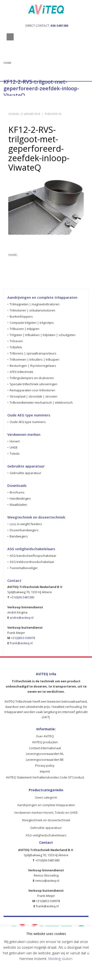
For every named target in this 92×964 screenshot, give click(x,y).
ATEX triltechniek (21, 372)
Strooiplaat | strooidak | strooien (33, 396)
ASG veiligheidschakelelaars (46, 835)
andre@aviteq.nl (21, 617)
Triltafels (16, 347)
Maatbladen (18, 504)
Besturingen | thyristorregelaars (33, 365)
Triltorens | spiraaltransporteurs (33, 353)
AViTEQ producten (45, 742)
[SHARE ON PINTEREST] (36, 261)
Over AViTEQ (45, 736)
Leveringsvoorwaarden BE (45, 759)
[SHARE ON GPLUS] (28, 261)
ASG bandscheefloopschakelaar (33, 555)
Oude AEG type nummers (28, 422)
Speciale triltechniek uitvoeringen (33, 384)
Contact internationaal (45, 748)
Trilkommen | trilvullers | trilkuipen (34, 359)
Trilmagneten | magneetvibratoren (34, 304)
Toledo (15, 453)
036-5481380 (59, 26)
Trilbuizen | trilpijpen (24, 329)
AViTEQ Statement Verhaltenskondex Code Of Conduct (45, 777)
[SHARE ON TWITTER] (11, 261)
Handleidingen (20, 498)
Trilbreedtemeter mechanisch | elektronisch (41, 402)
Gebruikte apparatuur (25, 473)
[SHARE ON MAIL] (44, 261)
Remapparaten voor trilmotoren (32, 390)
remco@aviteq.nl (47, 880)
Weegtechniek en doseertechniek (46, 820)
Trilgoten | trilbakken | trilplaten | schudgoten (42, 335)
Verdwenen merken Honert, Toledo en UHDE (46, 812)
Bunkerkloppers (21, 316)
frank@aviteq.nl (21, 643)
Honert (15, 441)
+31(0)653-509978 (23, 638)
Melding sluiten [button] (60, 958)
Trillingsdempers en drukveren (32, 378)
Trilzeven (16, 341)
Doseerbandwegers (24, 530)
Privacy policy (44, 765)
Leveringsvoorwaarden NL (45, 754)
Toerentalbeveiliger (24, 568)
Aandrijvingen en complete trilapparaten (46, 805)
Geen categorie (46, 797)
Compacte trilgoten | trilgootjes (32, 322)
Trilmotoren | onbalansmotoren (32, 310)
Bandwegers (19, 536)
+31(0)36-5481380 (22, 597)
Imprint (45, 771)
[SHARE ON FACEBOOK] (20, 261)
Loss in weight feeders (26, 524)
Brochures (17, 492)
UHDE (14, 447)
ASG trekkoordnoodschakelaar (32, 562)
